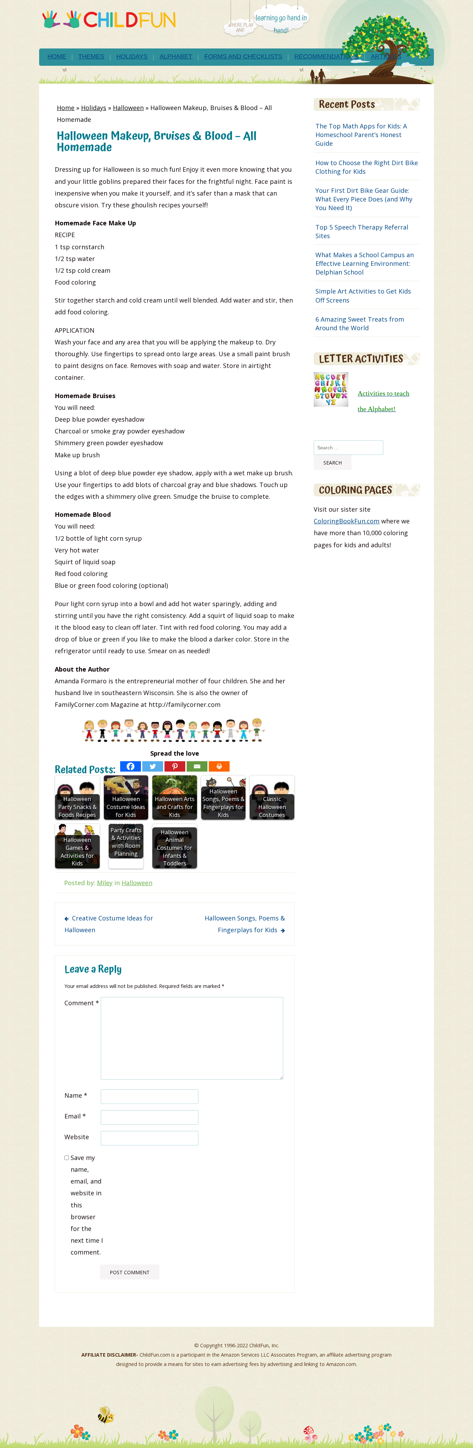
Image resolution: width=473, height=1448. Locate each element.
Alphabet (176, 56)
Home (56, 56)
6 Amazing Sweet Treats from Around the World (359, 323)
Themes (91, 56)
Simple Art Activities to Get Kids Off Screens (363, 295)
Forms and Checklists (243, 56)
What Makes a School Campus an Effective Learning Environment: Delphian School (364, 263)
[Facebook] (130, 766)
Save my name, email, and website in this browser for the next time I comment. (87, 1205)
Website (76, 1137)
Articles (386, 56)
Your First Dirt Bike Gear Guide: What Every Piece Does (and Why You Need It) (363, 199)
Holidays (132, 56)
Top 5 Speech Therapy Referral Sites (361, 231)
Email (75, 1116)
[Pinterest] (174, 766)
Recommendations (326, 56)
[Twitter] (152, 766)
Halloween (128, 108)
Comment (81, 1003)
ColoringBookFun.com (347, 521)
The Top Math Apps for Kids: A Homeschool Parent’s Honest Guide (361, 134)
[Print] (219, 766)
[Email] (197, 766)
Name (75, 1095)
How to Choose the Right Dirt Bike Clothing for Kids (366, 167)
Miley (105, 883)
